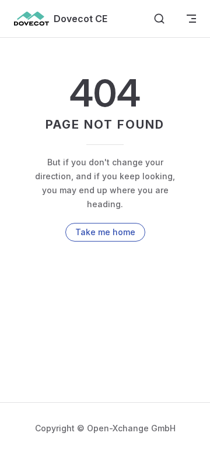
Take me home (105, 232)
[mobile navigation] (191, 18)
